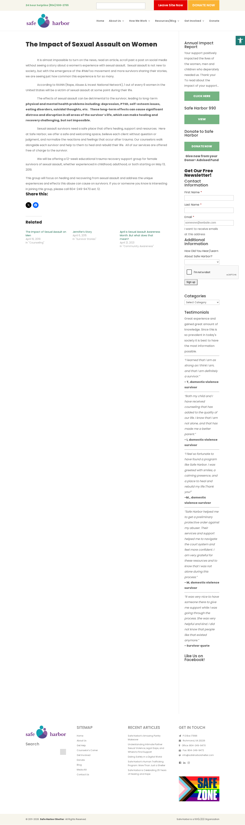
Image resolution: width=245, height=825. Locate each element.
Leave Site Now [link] (170, 5)
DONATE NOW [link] (203, 5)
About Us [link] (115, 21)
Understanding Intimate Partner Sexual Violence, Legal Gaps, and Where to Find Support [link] (146, 748)
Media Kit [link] (82, 769)
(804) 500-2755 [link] (59, 5)
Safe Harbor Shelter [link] (52, 819)
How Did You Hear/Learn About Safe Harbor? (201, 253)
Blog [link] (79, 764)
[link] (240, 40)
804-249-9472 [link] (196, 750)
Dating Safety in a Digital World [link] (145, 756)
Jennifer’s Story (82, 232)
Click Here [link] (201, 96)
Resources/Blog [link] (165, 21)
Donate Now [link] (202, 146)
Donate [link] (214, 21)
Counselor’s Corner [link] (87, 750)
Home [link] (100, 21)
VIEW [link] (202, 119)
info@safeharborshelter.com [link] (198, 755)
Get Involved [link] (192, 21)
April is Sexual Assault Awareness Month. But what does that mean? (140, 235)
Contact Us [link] (83, 774)
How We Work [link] (138, 21)
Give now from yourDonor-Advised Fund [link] (201, 158)
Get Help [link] (81, 745)
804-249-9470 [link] (197, 745)
